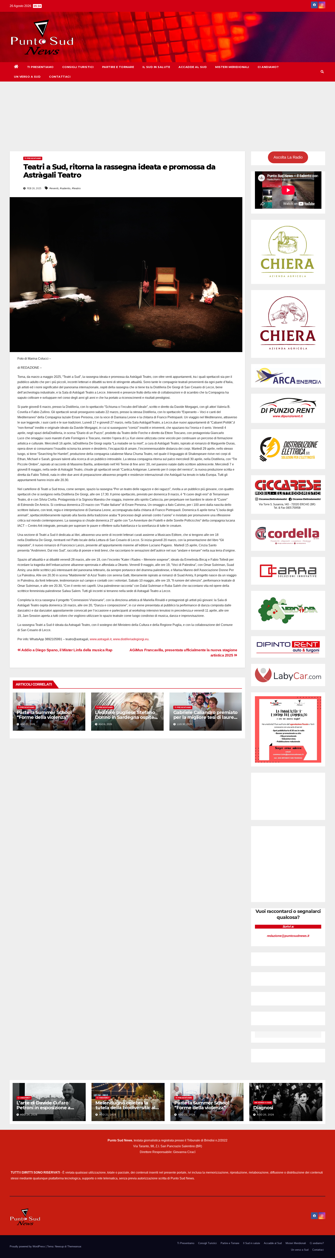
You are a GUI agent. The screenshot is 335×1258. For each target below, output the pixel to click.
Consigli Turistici (78, 67)
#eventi (53, 188)
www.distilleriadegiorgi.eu (131, 639)
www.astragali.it (100, 639)
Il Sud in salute (156, 67)
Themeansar (74, 1246)
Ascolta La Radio (288, 157)
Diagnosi (263, 1107)
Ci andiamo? (268, 67)
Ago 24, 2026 (28, 1114)
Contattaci (59, 76)
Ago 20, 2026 (265, 1114)
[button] (322, 71)
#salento (65, 188)
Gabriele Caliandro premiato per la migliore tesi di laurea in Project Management (205, 717)
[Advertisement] (167, 110)
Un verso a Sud (27, 76)
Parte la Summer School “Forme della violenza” (44, 715)
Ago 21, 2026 (107, 1114)
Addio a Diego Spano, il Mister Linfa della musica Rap (66, 650)
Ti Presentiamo (40, 67)
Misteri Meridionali (232, 67)
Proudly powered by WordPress (28, 1246)
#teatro (76, 188)
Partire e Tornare (118, 67)
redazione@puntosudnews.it (288, 935)
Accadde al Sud (193, 67)
